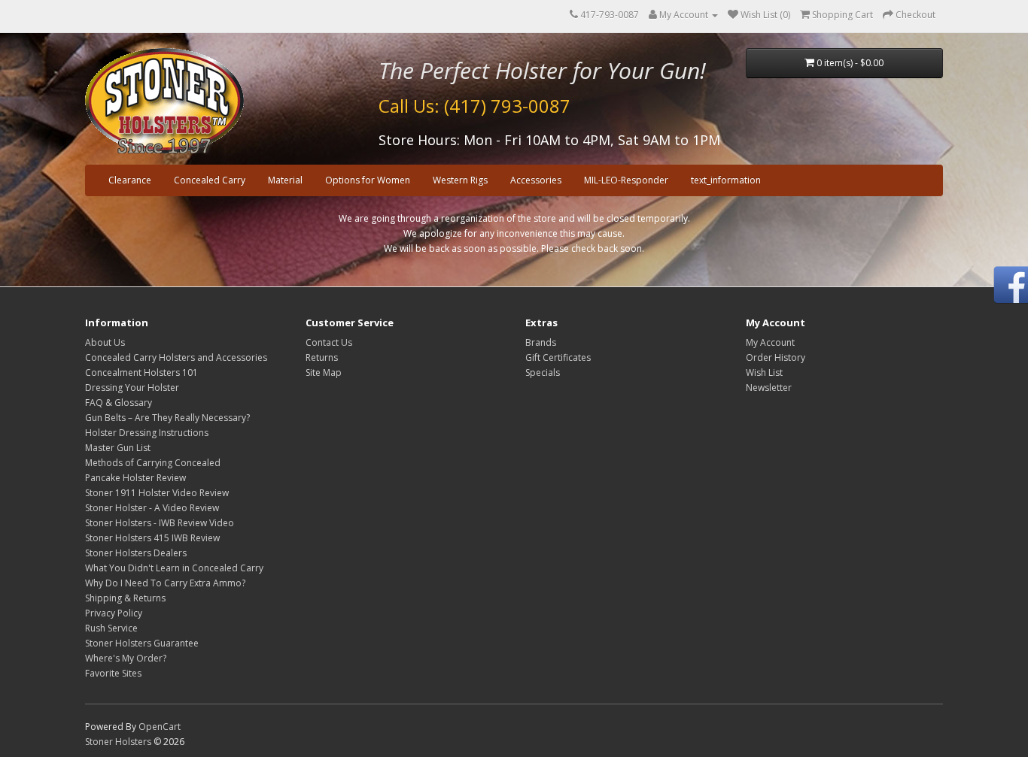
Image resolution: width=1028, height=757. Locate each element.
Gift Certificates (558, 357)
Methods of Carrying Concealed (153, 462)
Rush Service (111, 628)
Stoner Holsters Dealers (136, 553)
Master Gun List (118, 447)
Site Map (324, 372)
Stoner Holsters (118, 741)
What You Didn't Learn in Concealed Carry (174, 568)
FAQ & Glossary (118, 402)
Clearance (129, 180)
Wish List (764, 372)
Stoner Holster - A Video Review (152, 507)
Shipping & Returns (125, 598)
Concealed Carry (209, 180)
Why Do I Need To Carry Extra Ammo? (165, 583)
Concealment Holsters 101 (141, 372)
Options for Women (367, 180)
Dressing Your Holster (132, 387)
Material (285, 180)
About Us (105, 342)
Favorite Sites (113, 673)
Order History (775, 357)
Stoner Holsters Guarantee (142, 643)
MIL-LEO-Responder (626, 180)
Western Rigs (460, 180)
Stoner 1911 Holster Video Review (157, 492)
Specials (542, 372)
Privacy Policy (113, 613)
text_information (726, 180)
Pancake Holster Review (135, 477)
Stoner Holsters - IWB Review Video (159, 522)
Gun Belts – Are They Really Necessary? (167, 417)
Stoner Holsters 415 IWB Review (152, 537)
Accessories (535, 180)
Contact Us (329, 342)
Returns (322, 357)
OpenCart (159, 726)
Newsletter (769, 387)
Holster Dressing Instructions (146, 432)
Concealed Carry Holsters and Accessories (176, 357)
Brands (540, 342)
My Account (770, 342)
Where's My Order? (125, 658)
